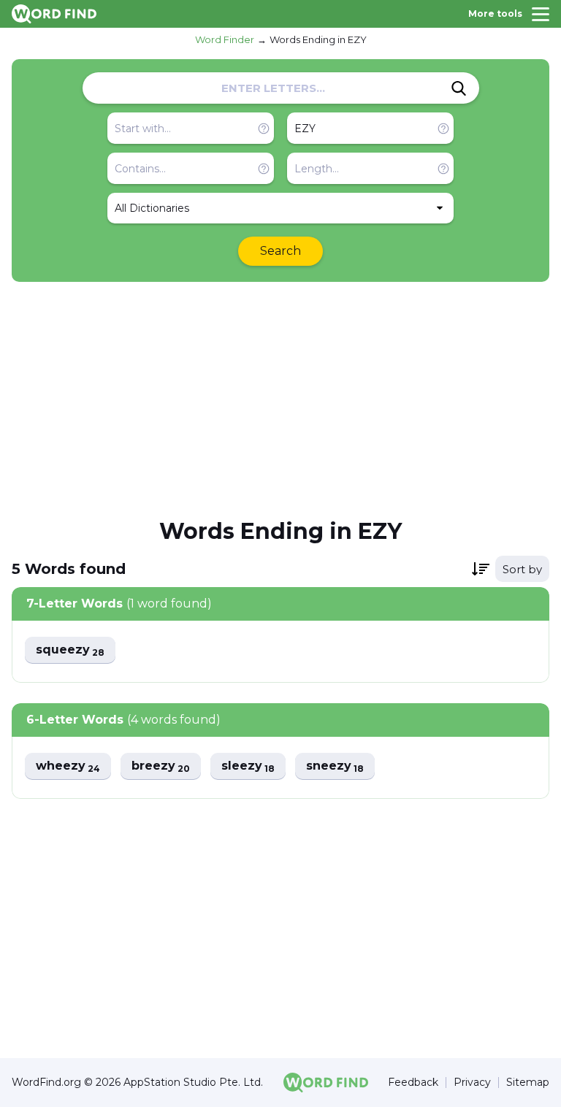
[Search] (458, 88)
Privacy (472, 1082)
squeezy (70, 650)
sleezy (248, 766)
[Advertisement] (280, 398)
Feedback (413, 1082)
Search (280, 251)
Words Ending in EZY (318, 39)
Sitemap (527, 1082)
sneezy (335, 766)
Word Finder (224, 39)
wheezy (68, 766)
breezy (160, 766)
